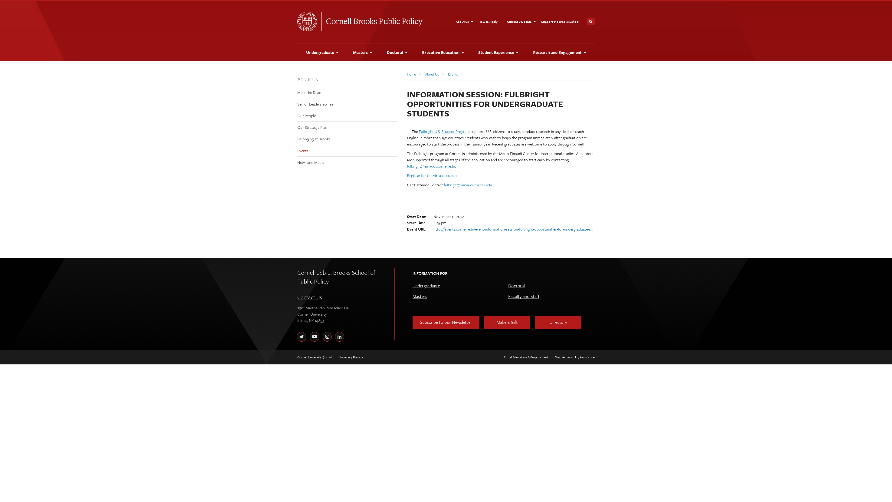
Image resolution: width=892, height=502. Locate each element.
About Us (307, 79)
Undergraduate (426, 285)
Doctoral (516, 285)
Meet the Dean (309, 92)
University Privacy (351, 357)
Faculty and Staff (523, 296)
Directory (558, 322)
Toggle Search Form (591, 21)
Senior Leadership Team (317, 104)
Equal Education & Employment (526, 357)
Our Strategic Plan (312, 127)
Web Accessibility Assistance (575, 357)
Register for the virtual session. (432, 175)
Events (302, 151)
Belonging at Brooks (314, 139)
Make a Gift (507, 322)
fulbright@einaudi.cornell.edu (431, 166)
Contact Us (309, 297)
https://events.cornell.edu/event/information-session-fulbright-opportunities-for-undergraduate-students (513, 229)
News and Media (310, 162)
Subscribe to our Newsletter (446, 322)
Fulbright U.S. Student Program (444, 131)
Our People (306, 116)
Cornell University (309, 21)
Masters (420, 296)
